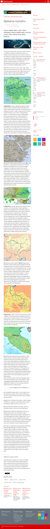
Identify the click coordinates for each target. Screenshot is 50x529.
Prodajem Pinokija (7, 493)
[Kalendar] (39, 139)
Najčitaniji (41, 56)
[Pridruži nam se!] (39, 144)
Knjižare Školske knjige (18, 516)
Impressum (3, 513)
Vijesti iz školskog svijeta (30, 513)
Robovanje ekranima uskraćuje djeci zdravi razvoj (41, 77)
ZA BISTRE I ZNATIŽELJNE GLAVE (18, 482)
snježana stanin (22, 479)
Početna (3, 4)
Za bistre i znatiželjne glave (13, 4)
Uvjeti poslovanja (17, 517)
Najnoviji (35, 56)
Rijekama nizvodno (13, 479)
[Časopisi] (35, 144)
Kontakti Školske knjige (18, 515)
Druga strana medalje (16, 494)
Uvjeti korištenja (4, 515)
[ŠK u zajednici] (43, 144)
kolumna (6, 479)
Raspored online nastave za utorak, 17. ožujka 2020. (41, 59)
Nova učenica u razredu (25, 494)
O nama (15, 513)
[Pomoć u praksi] (35, 139)
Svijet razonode (29, 516)
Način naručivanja (18, 519)
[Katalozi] (43, 139)
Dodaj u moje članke (14, 26)
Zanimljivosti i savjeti (30, 515)
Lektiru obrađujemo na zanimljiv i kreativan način (41, 92)
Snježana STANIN (7, 482)
